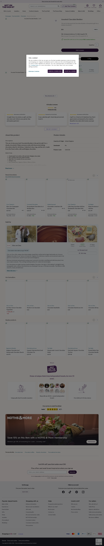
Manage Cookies (34, 71)
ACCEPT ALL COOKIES (70, 71)
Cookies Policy (35, 65)
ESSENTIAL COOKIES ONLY (55, 71)
